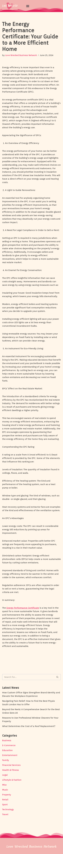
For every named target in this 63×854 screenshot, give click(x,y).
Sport (5, 804)
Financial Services (11, 765)
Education (7, 750)
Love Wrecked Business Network (21, 55)
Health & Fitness (10, 770)
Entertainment (9, 755)
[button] (27, 5)
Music (5, 789)
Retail (5, 799)
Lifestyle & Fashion (11, 780)
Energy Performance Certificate (22, 608)
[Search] (57, 677)
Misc (4, 785)
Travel (5, 814)
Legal (5, 775)
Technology (8, 809)
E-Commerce (9, 745)
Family (5, 760)
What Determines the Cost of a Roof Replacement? (28, 726)
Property (6, 794)
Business (6, 740)
